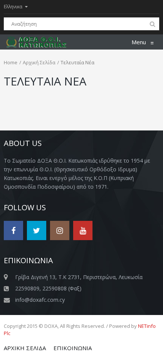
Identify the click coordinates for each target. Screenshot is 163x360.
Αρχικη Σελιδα (25, 348)
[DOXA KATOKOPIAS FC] (40, 42)
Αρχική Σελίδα (39, 62)
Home (10, 62)
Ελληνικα (13, 6)
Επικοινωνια (72, 348)
